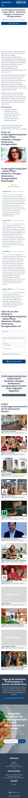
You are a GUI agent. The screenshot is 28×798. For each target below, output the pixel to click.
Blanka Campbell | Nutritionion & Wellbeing (14, 560)
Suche (22, 741)
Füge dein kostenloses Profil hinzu (14, 698)
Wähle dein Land (15, 792)
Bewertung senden (15, 361)
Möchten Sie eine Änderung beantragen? (11, 125)
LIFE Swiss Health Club (8, 496)
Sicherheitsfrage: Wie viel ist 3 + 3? (11, 354)
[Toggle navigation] (2, 5)
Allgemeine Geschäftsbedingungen (14, 774)
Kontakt (14, 784)
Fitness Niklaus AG (7, 582)
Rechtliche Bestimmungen (14, 776)
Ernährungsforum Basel (8, 646)
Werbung (14, 763)
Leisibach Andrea (6, 474)
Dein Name (5, 331)
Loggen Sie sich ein (14, 765)
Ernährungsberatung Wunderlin (11, 539)
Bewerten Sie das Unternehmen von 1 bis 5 (13, 338)
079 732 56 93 (14, 23)
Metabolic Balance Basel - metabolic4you (13, 668)
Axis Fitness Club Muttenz (9, 431)
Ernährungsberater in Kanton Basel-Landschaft (14, 395)
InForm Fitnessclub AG (8, 453)
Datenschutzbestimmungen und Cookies (14, 777)
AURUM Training (6, 517)
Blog (14, 768)
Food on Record (6, 603)
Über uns (14, 762)
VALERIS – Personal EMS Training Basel (13, 625)
